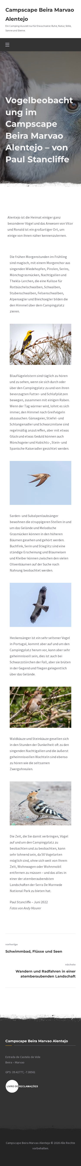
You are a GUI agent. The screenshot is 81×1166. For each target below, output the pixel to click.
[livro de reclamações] (21, 1092)
